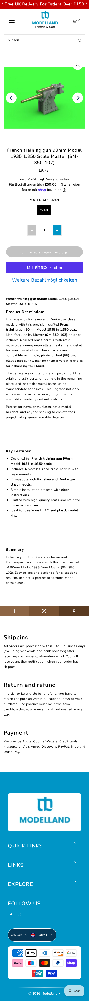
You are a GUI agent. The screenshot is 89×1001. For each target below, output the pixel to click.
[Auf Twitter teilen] (44, 611)
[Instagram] (19, 916)
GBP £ (43, 935)
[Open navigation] (12, 20)
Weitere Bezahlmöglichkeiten (44, 280)
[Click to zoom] (77, 64)
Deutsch (16, 935)
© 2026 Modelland (42, 993)
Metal (44, 210)
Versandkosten (57, 179)
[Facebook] (11, 916)
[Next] (77, 97)
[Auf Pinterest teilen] (74, 611)
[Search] (79, 40)
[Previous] (11, 97)
